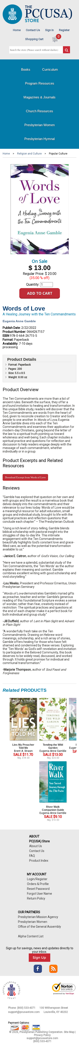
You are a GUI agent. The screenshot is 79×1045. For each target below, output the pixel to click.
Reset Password (38, 888)
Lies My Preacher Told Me (23, 746)
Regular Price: (33, 274)
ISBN (6, 335)
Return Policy (36, 898)
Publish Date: (12, 327)
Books (25, 69)
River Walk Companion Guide (53, 808)
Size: (11, 373)
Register (64, 30)
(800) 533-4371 (26, 1007)
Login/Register (37, 879)
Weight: (13, 377)
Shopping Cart (34, 39)
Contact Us (33, 30)
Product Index (38, 860)
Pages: (12, 368)
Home (17, 30)
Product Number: (14, 331)
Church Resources (39, 111)
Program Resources (39, 83)
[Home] (37, 23)
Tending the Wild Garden (53, 746)
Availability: (10, 343)
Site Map (69, 1032)
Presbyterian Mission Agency (38, 917)
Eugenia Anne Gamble (19, 321)
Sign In (49, 30)
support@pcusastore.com (24, 1012)
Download (25, 477)
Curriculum (50, 69)
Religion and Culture (29, 153)
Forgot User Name (39, 893)
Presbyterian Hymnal (39, 139)
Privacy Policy (42, 1035)
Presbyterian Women (39, 125)
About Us (35, 846)
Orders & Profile (38, 884)
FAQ (32, 855)
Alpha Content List (30, 936)
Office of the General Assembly (39, 926)
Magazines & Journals (39, 97)
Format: (8, 339)
